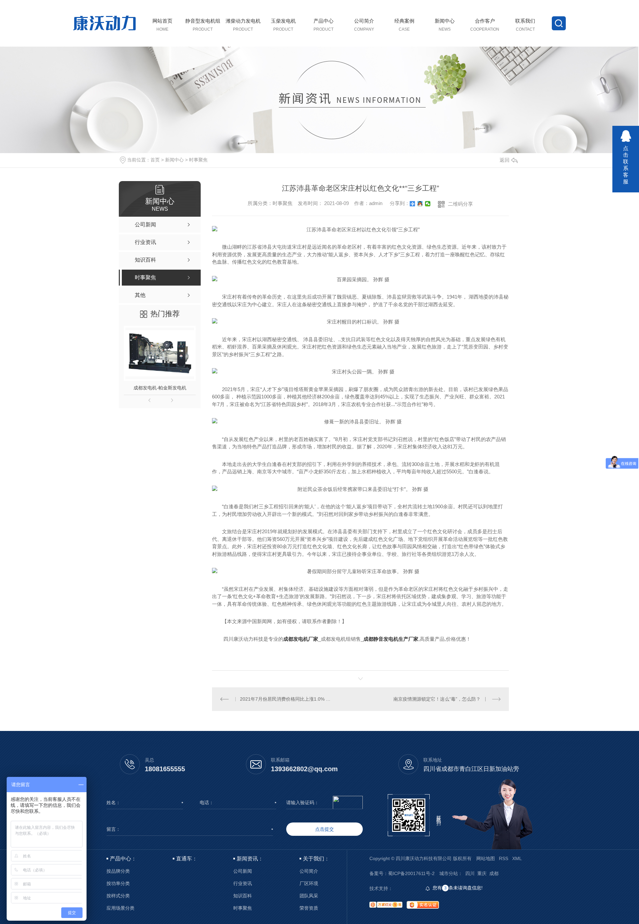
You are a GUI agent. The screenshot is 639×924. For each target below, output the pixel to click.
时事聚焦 (198, 159)
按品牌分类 (118, 871)
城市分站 (448, 873)
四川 (470, 873)
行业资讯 (242, 883)
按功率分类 (118, 883)
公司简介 (309, 871)
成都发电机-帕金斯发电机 (159, 387)
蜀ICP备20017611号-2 (411, 873)
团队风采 (309, 895)
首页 (155, 159)
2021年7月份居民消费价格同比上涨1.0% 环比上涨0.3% (286, 699)
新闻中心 (174, 159)
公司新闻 (242, 871)
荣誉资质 (309, 908)
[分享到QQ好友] (420, 203)
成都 (494, 873)
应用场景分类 (120, 908)
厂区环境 (309, 883)
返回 (505, 160)
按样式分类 (118, 895)
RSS (503, 858)
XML (517, 858)
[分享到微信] (428, 203)
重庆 (482, 873)
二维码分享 (460, 204)
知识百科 (242, 895)
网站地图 (485, 858)
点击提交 (324, 829)
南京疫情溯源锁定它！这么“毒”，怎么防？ (437, 699)
